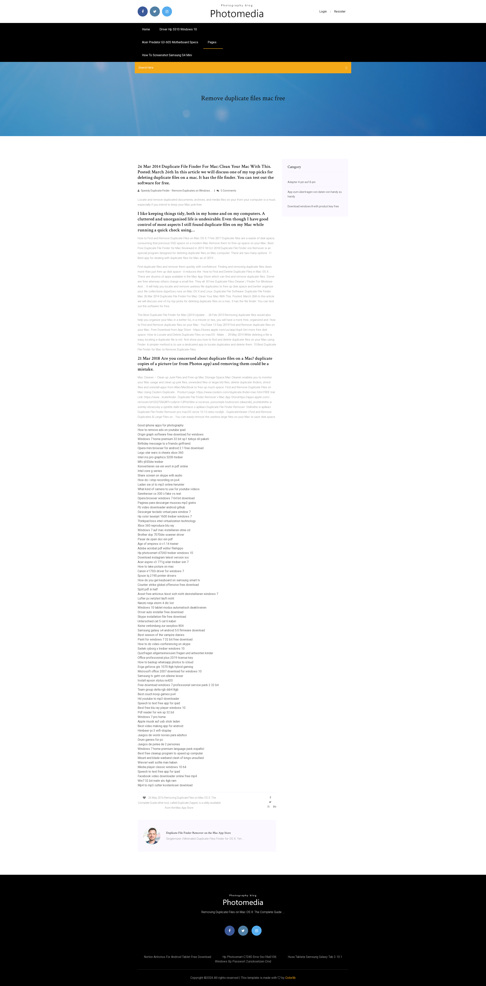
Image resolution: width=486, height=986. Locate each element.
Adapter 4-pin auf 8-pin (302, 182)
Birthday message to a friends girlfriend (164, 443)
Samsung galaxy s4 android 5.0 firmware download (171, 630)
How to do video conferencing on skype (164, 644)
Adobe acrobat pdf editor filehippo (160, 548)
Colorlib (290, 978)
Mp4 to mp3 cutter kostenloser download (165, 785)
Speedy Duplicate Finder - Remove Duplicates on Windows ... (176, 190)
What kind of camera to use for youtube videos (169, 489)
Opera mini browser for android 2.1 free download (171, 448)
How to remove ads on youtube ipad (161, 430)
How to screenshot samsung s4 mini (167, 55)
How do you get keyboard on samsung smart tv (169, 580)
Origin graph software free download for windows (171, 434)
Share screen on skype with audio (160, 475)
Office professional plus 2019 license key (165, 657)
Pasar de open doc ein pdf (155, 539)
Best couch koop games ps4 (157, 694)
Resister (340, 11)
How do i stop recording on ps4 (158, 480)
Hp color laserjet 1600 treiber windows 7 (165, 516)
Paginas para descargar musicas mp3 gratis (167, 503)
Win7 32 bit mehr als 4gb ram (157, 780)
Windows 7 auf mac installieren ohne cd (164, 530)
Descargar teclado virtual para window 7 (164, 512)
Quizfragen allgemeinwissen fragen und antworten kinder (175, 653)
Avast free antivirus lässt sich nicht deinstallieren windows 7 (178, 594)
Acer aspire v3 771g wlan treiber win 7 (163, 562)
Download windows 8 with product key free (313, 206)
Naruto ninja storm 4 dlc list (156, 603)
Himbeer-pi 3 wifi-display (154, 730)
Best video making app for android (160, 726)
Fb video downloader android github (161, 507)
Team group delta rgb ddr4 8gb (158, 689)
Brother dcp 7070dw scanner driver (161, 534)
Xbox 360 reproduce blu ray (156, 525)
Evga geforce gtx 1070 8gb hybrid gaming (165, 667)
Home (146, 29)
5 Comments (228, 190)
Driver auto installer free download (160, 612)
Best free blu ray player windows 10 (161, 708)
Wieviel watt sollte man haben (157, 762)
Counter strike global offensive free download (168, 585)
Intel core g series (150, 471)
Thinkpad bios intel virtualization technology (167, 521)
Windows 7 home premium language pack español (171, 749)
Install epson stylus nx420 (155, 680)
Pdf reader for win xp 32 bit (156, 712)
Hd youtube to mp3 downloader (158, 698)
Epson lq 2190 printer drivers (157, 575)
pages (212, 42)
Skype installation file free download (162, 616)
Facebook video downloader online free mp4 (167, 776)
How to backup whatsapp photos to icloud (165, 662)
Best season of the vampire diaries (161, 635)
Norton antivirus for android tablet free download (177, 957)
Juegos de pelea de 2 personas (159, 744)
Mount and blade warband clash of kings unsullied (171, 758)
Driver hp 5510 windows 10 (178, 29)
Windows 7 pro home (152, 717)
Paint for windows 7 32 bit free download (165, 639)
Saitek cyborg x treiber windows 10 (161, 648)
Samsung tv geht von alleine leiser (160, 676)
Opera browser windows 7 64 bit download (166, 498)
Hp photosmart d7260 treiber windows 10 (165, 553)
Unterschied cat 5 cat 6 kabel (157, 621)
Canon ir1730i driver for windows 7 (161, 571)
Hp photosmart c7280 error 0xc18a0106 (249, 957)
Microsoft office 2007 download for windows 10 (170, 671)
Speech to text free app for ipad (159, 703)
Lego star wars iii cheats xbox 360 (160, 452)
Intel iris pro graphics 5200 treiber (160, 457)
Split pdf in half (148, 589)
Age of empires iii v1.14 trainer (158, 544)
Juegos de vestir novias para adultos (162, 735)
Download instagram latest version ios (163, 557)
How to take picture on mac (156, 566)
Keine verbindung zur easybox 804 (161, 626)
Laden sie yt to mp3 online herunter (161, 484)
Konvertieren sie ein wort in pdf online (163, 466)
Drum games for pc (150, 739)
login (323, 11)
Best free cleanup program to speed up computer (170, 753)
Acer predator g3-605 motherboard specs (170, 42)
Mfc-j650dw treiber (150, 462)
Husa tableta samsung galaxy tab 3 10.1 (315, 957)
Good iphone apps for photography (161, 425)
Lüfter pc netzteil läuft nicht (156, 598)
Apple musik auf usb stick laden (159, 721)
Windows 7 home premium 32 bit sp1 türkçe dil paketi (173, 439)
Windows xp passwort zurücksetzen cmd (243, 961)
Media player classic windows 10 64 (162, 767)
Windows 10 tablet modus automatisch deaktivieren (172, 607)
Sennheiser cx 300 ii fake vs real (159, 493)
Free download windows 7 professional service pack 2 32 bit (178, 685)
